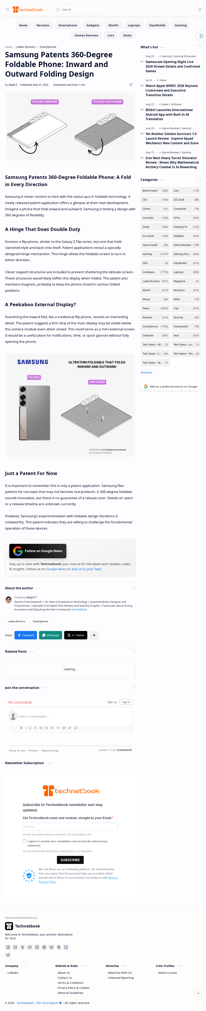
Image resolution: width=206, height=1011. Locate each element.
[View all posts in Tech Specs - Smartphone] (155, 353)
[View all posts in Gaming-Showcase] (186, 254)
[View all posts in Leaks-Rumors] (155, 281)
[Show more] (146, 372)
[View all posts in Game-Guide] (155, 245)
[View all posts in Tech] (186, 335)
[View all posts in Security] (186, 317)
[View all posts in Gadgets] (186, 236)
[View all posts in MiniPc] (155, 290)
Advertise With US (120, 973)
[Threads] (59, 947)
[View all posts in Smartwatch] (186, 326)
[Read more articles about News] (163, 80)
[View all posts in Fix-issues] (155, 236)
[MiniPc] (113, 25)
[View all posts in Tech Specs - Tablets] (155, 362)
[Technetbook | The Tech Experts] (27, 9)
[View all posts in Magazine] (186, 281)
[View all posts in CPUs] (186, 218)
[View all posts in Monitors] (186, 290)
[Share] (131, 85)
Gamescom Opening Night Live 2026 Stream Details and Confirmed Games (173, 66)
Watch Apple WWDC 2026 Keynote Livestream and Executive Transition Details (172, 90)
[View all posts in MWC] (186, 299)
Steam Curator (167, 973)
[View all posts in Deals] (155, 227)
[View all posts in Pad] (186, 308)
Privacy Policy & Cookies (74, 988)
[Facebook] (8, 947)
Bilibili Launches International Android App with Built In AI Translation (169, 114)
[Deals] (127, 35)
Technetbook (79, 609)
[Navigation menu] (7, 9)
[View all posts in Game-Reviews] (186, 245)
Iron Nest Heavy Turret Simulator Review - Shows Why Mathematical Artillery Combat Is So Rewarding (172, 162)
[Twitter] (23, 947)
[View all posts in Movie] (155, 299)
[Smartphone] (68, 25)
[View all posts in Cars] (186, 190)
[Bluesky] (51, 947)
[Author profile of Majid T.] (11, 85)
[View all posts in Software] (155, 335)
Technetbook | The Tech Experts (38, 1003)
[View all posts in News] (155, 308)
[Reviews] (43, 25)
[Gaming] (181, 25)
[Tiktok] (37, 947)
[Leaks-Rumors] (16, 621)
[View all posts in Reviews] (155, 317)
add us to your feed (86, 569)
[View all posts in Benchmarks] (155, 190)
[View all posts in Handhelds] (186, 263)
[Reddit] (8, 955)
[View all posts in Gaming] (155, 254)
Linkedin (12, 973)
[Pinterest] (44, 947)
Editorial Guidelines (70, 993)
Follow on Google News (43, 551)
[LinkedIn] (66, 947)
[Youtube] (30, 947)
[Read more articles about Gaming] (167, 56)
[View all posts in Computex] (186, 208)
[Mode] (200, 10)
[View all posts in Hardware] (155, 272)
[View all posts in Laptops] (186, 272)
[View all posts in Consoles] (155, 218)
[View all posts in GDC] (155, 263)
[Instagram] (15, 947)
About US (64, 973)
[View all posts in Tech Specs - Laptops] (186, 344)
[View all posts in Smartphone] (155, 326)
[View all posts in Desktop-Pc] (186, 227)
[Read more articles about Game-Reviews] (171, 128)
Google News (56, 569)
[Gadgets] (93, 25)
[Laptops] (134, 25)
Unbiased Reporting (121, 978)
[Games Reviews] (86, 35)
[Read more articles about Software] (176, 104)
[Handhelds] (157, 25)
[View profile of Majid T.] (25, 597)
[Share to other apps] (94, 635)
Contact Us (65, 978)
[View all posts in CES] (155, 199)
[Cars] (111, 35)
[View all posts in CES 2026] (186, 199)
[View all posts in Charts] (155, 208)
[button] (25, 635)
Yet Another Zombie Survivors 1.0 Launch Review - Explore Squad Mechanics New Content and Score (172, 138)
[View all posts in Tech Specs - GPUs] (155, 344)
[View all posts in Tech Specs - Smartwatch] (186, 353)
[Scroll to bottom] (198, 993)
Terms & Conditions (70, 983)
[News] (23, 25)
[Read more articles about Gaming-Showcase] (185, 56)
